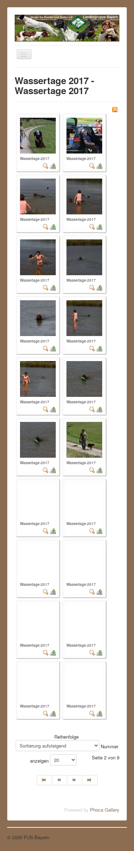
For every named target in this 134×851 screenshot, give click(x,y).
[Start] (44, 780)
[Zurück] (59, 780)
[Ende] (89, 780)
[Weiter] (74, 780)
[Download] (53, 165)
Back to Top (114, 837)
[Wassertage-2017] (38, 134)
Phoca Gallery (104, 809)
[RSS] (115, 108)
